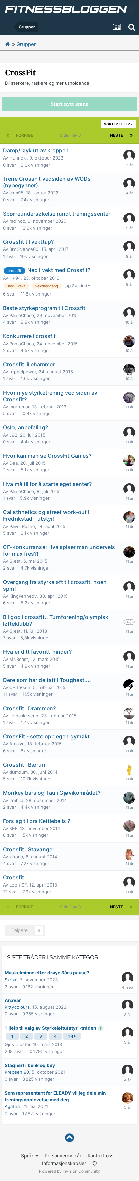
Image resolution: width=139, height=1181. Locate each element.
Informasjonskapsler (64, 1163)
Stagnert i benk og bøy (30, 1065)
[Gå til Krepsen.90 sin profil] (127, 1070)
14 (71, 1036)
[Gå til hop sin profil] (129, 622)
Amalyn (17, 743)
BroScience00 (23, 249)
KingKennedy (23, 596)
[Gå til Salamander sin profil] (129, 517)
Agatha (12, 1106)
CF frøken (19, 687)
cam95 (16, 192)
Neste (116, 135)
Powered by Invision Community (69, 1171)
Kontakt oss (100, 1156)
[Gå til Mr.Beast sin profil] (129, 685)
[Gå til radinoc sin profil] (129, 218)
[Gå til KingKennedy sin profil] (129, 587)
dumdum (18, 772)
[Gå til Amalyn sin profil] (129, 741)
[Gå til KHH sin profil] (129, 275)
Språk (28, 1156)
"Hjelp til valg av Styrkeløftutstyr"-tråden (51, 1028)
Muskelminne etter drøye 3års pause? (47, 972)
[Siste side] (131, 135)
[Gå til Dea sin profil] (129, 460)
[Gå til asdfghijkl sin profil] (129, 489)
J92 (13, 435)
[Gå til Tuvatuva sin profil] (127, 1033)
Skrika (11, 979)
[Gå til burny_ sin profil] (129, 313)
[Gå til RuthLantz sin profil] (127, 978)
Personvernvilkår (63, 1156)
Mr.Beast (18, 659)
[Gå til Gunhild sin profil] (129, 657)
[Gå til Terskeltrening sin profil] (129, 247)
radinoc (17, 221)
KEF (13, 828)
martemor (19, 406)
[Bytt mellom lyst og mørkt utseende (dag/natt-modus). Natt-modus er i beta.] (94, 1163)
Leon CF (18, 885)
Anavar (13, 1000)
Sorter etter (117, 124)
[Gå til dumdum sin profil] (129, 769)
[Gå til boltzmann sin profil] (129, 341)
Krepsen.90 (17, 1072)
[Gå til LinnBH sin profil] (129, 826)
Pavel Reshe (22, 526)
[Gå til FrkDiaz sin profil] (129, 713)
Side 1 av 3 (71, 135)
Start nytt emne (69, 104)
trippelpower (22, 371)
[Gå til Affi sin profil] (129, 552)
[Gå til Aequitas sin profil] (129, 798)
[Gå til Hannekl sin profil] (129, 155)
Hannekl (18, 158)
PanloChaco (21, 315)
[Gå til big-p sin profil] (129, 397)
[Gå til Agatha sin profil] (127, 1098)
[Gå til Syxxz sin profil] (129, 369)
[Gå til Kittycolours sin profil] (127, 1005)
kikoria (16, 856)
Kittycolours (17, 1007)
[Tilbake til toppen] (69, 1137)
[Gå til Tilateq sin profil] (129, 854)
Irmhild (16, 800)
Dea (13, 463)
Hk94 (15, 278)
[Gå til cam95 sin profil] (129, 183)
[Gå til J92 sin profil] (129, 432)
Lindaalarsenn (23, 715)
